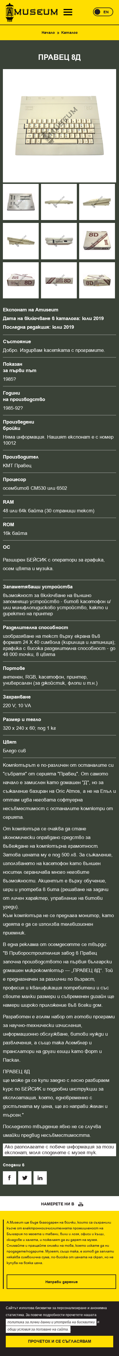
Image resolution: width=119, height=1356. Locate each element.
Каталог (69, 32)
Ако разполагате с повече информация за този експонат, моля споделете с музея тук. (59, 1149)
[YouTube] (81, 1204)
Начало (48, 32)
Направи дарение (61, 1282)
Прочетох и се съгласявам (59, 1341)
